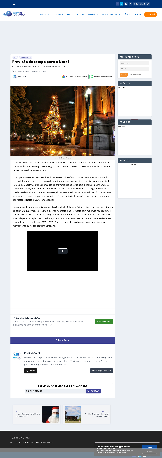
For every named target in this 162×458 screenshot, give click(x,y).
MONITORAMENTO (110, 15)
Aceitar (149, 447)
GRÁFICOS (80, 15)
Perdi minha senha (135, 75)
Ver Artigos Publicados (102, 371)
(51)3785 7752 (28, 442)
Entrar (123, 75)
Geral (15, 57)
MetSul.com (23, 76)
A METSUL (42, 15)
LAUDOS (137, 15)
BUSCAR (95, 391)
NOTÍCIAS (57, 15)
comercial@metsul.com (43, 442)
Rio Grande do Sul (25, 57)
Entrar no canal (105, 322)
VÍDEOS (127, 15)
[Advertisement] (81, 453)
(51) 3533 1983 (15, 442)
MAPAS (69, 15)
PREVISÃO (92, 15)
